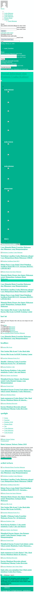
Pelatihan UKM (8, 422)
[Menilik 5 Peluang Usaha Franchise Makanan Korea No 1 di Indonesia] (10, 358)
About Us (7, 587)
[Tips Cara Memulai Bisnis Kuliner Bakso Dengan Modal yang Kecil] (14, 102)
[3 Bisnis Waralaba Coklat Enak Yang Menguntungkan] (13, 179)
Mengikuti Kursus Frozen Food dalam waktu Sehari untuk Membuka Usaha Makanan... (17, 390)
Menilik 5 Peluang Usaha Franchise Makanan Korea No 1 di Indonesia (13, 362)
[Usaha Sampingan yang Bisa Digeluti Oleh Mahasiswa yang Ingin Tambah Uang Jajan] (17, 92)
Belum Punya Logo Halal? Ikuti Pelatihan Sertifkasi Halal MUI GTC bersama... (16, 489)
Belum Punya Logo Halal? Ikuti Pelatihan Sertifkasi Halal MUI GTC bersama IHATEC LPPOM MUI (17, 266)
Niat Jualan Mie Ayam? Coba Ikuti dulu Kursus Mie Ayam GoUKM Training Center (16, 311)
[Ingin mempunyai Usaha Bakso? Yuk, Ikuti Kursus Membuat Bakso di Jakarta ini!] (8, 395)
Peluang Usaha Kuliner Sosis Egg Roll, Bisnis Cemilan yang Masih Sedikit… (20, 116)
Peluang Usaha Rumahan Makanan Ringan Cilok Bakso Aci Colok (20, 207)
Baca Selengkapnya (6, 458)
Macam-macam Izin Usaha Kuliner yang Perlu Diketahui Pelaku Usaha (20, 160)
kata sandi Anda (21, 29)
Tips (5, 426)
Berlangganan (14, 331)
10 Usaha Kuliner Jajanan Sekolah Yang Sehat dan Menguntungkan (20, 234)
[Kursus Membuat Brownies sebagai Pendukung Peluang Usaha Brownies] (9, 403)
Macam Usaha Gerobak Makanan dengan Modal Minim (20, 126)
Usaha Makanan (8, 13)
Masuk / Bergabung (9, 48)
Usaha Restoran (8, 15)
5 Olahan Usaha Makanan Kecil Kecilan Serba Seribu (19, 225)
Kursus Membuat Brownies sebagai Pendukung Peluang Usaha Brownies (14, 408)
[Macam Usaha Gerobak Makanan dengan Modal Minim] (15, 122)
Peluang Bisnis (8, 18)
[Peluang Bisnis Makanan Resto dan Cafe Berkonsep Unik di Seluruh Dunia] (15, 144)
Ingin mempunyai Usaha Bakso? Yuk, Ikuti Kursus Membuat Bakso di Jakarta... (16, 399)
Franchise (7, 420)
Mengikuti (12, 327)
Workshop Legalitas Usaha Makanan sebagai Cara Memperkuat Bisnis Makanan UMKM (17, 257)
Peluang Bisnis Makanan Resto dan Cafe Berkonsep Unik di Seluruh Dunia (20, 149)
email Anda (20, 37)
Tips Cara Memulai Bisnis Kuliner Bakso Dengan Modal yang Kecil (20, 107)
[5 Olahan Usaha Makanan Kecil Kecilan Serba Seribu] (17, 220)
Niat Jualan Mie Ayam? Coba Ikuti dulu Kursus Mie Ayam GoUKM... (15, 508)
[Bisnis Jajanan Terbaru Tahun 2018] (8, 439)
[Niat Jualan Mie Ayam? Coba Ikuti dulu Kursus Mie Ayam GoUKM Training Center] (6, 347)
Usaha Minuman (8, 16)
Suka (5, 325)
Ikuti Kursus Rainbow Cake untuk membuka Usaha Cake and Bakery (13, 371)
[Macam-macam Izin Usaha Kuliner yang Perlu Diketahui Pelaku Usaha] (14, 155)
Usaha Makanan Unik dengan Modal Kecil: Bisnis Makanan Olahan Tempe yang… (18, 136)
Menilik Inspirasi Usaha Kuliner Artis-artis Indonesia (19, 216)
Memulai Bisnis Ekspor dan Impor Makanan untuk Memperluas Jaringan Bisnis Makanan (20, 196)
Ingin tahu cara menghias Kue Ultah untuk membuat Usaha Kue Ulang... (16, 571)
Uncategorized (5, 441)
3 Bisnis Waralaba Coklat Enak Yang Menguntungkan (19, 183)
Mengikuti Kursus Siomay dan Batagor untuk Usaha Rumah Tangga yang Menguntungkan (15, 381)
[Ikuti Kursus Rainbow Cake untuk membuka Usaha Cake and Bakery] (8, 367)
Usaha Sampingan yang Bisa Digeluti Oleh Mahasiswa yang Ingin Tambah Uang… (19, 97)
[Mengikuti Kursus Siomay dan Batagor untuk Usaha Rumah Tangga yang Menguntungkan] (9, 375)
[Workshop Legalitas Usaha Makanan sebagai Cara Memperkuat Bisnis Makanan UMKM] (11, 252)
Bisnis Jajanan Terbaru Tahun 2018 (14, 444)
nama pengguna (21, 27)
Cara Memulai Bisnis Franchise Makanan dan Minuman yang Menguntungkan (16, 248)
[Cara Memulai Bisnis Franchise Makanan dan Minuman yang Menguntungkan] (13, 244)
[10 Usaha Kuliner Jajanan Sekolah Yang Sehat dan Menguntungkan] (14, 229)
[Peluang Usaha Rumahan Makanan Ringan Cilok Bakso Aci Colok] (15, 201)
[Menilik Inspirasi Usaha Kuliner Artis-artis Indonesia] (15, 212)
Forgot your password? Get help (9, 61)
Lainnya (6, 19)
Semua (6, 418)
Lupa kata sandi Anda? (7, 32)
